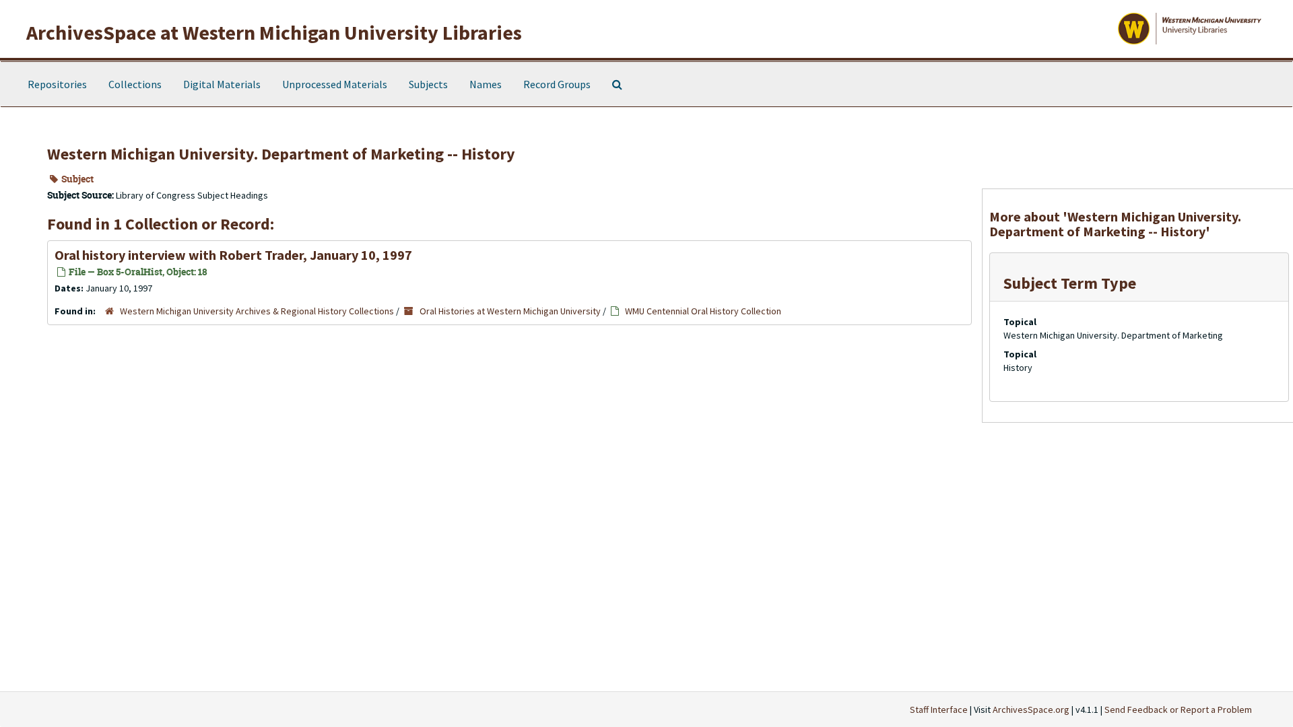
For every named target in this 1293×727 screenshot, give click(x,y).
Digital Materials (222, 84)
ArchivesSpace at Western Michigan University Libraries (274, 32)
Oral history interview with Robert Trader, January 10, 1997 (233, 254)
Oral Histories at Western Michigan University (510, 311)
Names (485, 84)
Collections (135, 84)
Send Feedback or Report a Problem (1178, 709)
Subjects (428, 84)
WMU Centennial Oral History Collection (703, 311)
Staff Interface (939, 709)
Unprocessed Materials (334, 84)
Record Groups (557, 84)
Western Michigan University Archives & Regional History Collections (257, 311)
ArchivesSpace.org (1031, 709)
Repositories (57, 84)
